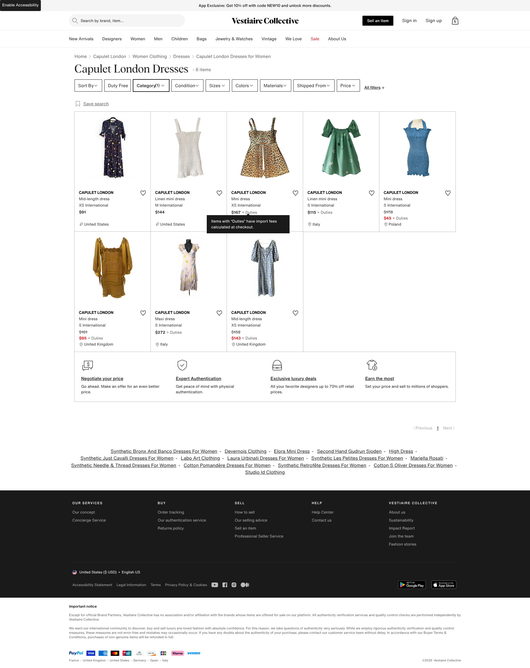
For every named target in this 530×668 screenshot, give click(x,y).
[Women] (149, 39)
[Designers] (126, 39)
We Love (293, 39)
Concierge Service (89, 520)
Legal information (131, 584)
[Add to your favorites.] (143, 193)
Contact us (322, 520)
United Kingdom (94, 660)
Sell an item (378, 20)
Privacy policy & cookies (186, 584)
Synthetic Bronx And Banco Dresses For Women (164, 451)
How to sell (245, 512)
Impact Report (402, 528)
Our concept (83, 512)
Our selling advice (251, 520)
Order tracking (171, 512)
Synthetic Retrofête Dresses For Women (322, 465)
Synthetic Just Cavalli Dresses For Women (127, 458)
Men (158, 39)
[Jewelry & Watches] (257, 39)
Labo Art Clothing (200, 458)
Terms (155, 584)
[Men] (167, 39)
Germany (139, 660)
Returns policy (171, 528)
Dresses (181, 56)
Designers (112, 39)
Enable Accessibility (20, 5)
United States (119, 660)
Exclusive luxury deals (293, 378)
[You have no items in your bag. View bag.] (455, 21)
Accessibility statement (92, 584)
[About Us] (350, 39)
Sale (315, 39)
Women (138, 39)
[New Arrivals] (98, 39)
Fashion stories (402, 544)
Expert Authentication (198, 378)
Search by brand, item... (102, 20)
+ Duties (249, 212)
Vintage (268, 39)
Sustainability (401, 520)
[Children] (192, 39)
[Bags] (211, 39)
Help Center (323, 512)
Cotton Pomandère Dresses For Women (227, 465)
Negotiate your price (102, 378)
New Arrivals (81, 39)
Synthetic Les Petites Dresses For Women (357, 458)
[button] (455, 21)
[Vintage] (281, 39)
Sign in (409, 20)
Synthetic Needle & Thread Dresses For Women (123, 465)
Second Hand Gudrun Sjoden (349, 451)
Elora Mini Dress (292, 451)
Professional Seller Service (259, 536)
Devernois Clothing (245, 451)
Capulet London (109, 56)
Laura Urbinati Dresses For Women (265, 458)
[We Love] (306, 39)
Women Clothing (149, 56)
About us (397, 512)
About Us (337, 39)
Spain (154, 660)
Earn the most (379, 378)
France (74, 660)
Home (81, 56)
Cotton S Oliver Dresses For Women (413, 465)
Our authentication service (182, 520)
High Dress (401, 451)
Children (179, 39)
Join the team (401, 536)
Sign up (434, 20)
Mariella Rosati (426, 458)
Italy (165, 660)
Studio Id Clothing (265, 472)
